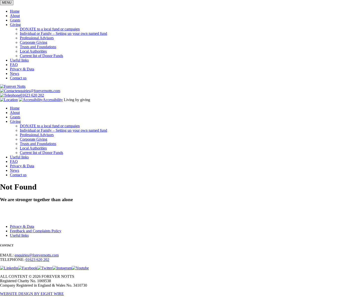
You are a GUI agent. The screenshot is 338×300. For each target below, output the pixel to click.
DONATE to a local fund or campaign (50, 29)
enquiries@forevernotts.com (38, 91)
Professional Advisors (37, 38)
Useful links (19, 60)
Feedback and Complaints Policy (35, 231)
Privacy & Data (22, 69)
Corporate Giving (33, 42)
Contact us (18, 78)
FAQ (14, 65)
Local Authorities (33, 51)
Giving (15, 24)
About (15, 16)
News (14, 73)
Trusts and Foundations (38, 47)
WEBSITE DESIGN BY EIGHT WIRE (32, 294)
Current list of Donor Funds (41, 56)
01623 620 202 (32, 95)
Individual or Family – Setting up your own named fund (63, 33)
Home (15, 11)
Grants (15, 20)
